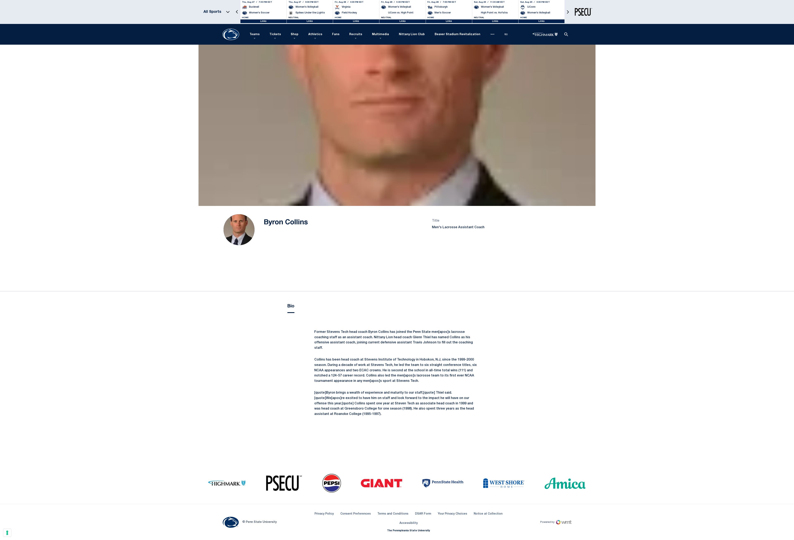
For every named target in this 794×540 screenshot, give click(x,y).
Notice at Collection (488, 514)
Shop (294, 34)
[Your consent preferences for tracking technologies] (7, 533)
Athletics (315, 34)
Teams (254, 34)
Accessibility (408, 523)
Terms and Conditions (392, 514)
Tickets (275, 34)
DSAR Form (423, 514)
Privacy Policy (324, 514)
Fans (335, 34)
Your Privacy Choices (452, 514)
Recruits (355, 34)
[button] (237, 12)
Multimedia (380, 34)
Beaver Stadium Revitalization (457, 34)
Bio (290, 306)
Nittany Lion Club (412, 34)
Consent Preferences (355, 514)
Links (263, 21)
